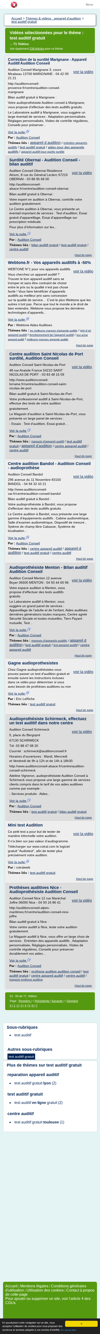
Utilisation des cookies (45, 1290)
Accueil (11, 1286)
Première (25, 1001)
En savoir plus (68, 1330)
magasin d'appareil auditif (47, 441)
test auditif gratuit (32, 147)
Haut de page (83, 255)
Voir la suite (17, 132)
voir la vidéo (83, 72)
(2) (35, 1083)
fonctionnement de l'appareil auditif (52, 335)
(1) (39, 1122)
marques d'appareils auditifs (49, 640)
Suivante (57, 1001)
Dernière (72, 1001)
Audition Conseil (28, 137)
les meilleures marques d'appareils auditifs (53, 330)
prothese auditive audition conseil (55, 971)
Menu (89, 4)
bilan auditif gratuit (44, 245)
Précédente (42, 1001)
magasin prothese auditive (26, 979)
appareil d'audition (36, 446)
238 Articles (37, 48)
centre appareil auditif (71, 446)
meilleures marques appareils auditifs (47, 339)
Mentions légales (34, 1286)
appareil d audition (45, 143)
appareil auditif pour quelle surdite (42, 151)
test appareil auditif (65, 645)
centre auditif (18, 249)
